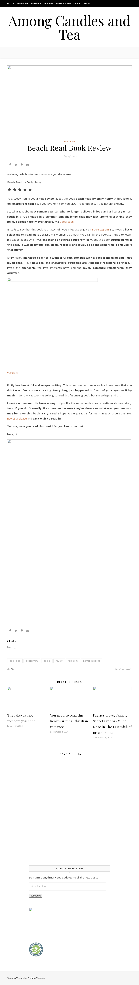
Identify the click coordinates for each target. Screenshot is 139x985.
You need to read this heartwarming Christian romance (69, 721)
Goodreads (67, 221)
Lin (13, 669)
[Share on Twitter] (16, 165)
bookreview (32, 660)
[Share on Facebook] (10, 165)
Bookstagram (100, 229)
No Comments (123, 669)
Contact (88, 3)
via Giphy (12, 372)
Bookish (36, 3)
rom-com (73, 660)
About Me (22, 3)
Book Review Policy (68, 3)
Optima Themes (36, 978)
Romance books (91, 660)
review (59, 660)
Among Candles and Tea (69, 27)
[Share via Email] (27, 165)
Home (10, 3)
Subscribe (35, 895)
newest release (17, 418)
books (47, 660)
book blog (15, 660)
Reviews (48, 3)
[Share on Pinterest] (22, 165)
